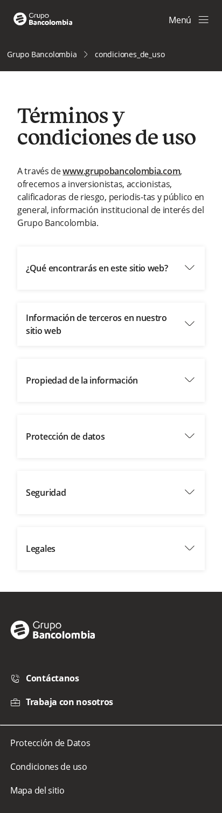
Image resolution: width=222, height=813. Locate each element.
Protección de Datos (50, 743)
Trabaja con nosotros (69, 702)
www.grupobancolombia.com (121, 171)
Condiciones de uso (48, 767)
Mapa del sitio (37, 790)
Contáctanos (52, 678)
